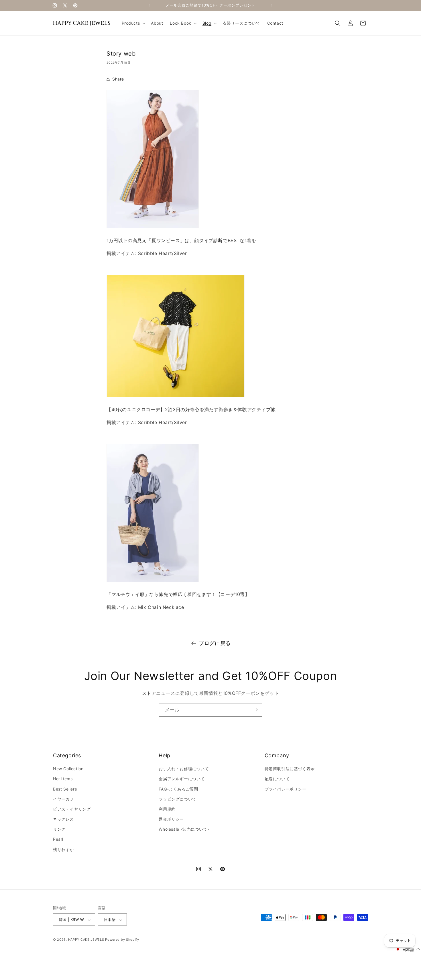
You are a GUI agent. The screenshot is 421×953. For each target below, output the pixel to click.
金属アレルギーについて (182, 778)
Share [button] (118, 79)
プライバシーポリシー (285, 789)
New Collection (68, 768)
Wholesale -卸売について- (184, 829)
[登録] (255, 710)
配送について (277, 778)
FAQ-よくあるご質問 (178, 789)
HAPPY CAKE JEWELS (86, 940)
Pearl (58, 839)
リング (59, 829)
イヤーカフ (63, 799)
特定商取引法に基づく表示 (290, 768)
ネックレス (63, 819)
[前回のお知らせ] (149, 5)
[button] (133, 23)
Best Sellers (65, 789)
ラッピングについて (177, 799)
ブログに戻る (215, 643)
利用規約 (167, 809)
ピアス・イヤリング (72, 809)
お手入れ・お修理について (184, 768)
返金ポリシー (171, 819)
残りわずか (63, 849)
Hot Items (62, 778)
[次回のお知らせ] (271, 5)
